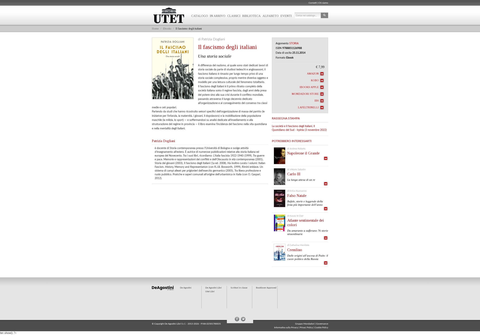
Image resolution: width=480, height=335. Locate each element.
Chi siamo (323, 3)
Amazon (313, 73)
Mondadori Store (306, 94)
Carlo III (293, 174)
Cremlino (294, 250)
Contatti (313, 3)
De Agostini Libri (213, 288)
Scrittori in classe (239, 288)
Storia (293, 43)
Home (155, 28)
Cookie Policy (321, 327)
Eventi (286, 15)
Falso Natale (296, 195)
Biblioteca (251, 15)
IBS (317, 100)
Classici (233, 15)
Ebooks (167, 28)
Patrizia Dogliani (163, 141)
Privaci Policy (306, 327)
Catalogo (199, 15)
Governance (322, 324)
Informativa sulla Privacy (286, 327)
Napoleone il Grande (303, 153)
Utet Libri (168, 15)
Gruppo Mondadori (304, 324)
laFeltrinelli (309, 107)
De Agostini (185, 288)
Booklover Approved (266, 288)
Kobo (315, 80)
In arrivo (217, 15)
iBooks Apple (310, 87)
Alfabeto (270, 15)
